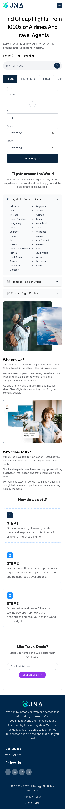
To (8, 111)
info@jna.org (16, 754)
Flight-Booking (24, 55)
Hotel (46, 78)
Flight (10, 78)
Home (7, 55)
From (9, 88)
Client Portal (32, 802)
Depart (10, 126)
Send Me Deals (31, 675)
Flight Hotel (28, 78)
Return (10, 141)
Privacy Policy (32, 796)
